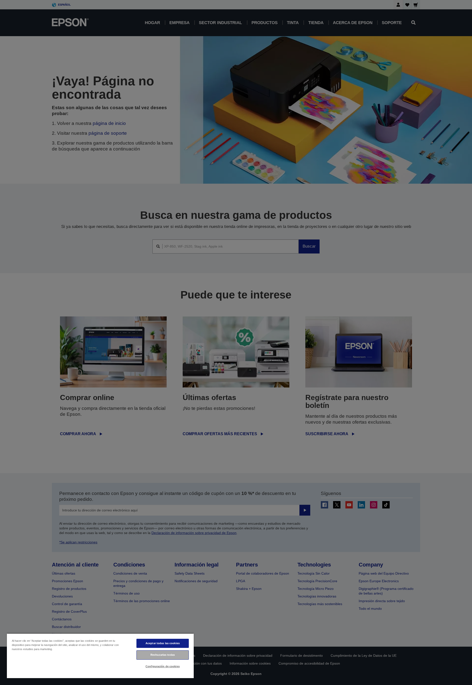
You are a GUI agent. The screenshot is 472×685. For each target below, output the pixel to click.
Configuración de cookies (163, 666)
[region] (100, 655)
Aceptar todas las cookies (163, 643)
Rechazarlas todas (162, 654)
